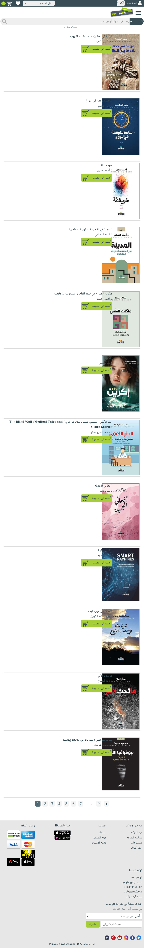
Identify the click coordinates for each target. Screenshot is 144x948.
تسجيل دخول (131, 3)
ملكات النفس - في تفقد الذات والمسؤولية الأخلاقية (83, 293)
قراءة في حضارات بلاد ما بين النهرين (91, 36)
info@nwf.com (133, 892)
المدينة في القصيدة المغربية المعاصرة (90, 229)
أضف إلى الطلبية (101, 49)
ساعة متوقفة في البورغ (99, 100)
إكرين (109, 358)
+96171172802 (133, 887)
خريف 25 (106, 165)
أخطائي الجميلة (103, 485)
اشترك (92, 924)
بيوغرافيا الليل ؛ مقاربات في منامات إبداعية (87, 740)
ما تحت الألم (105, 675)
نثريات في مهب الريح (99, 611)
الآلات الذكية (105, 550)
